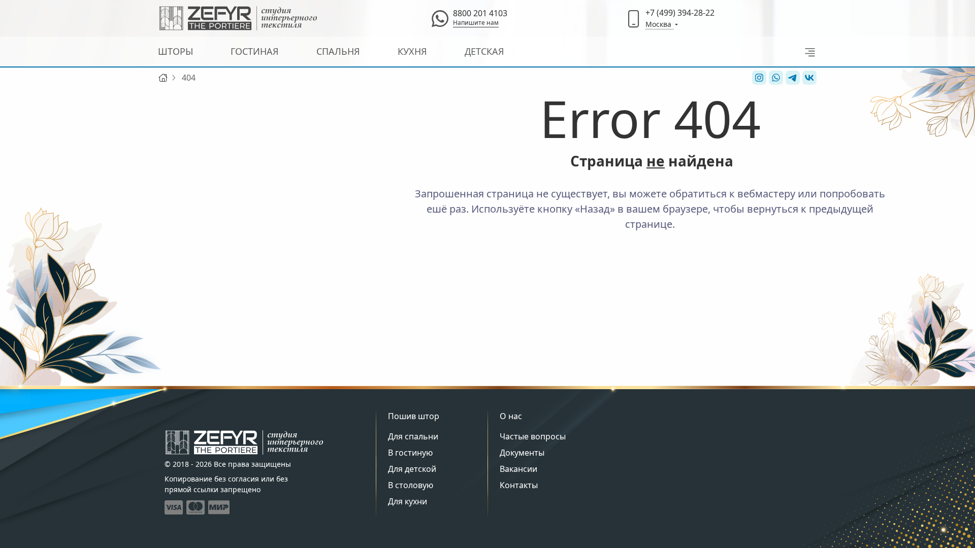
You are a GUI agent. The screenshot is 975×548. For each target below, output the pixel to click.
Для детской (412, 468)
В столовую (410, 485)
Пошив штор (413, 416)
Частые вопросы (533, 436)
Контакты (519, 485)
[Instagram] (758, 78)
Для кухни (407, 501)
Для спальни (413, 436)
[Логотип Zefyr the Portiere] (238, 18)
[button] (807, 51)
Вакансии (518, 468)
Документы (522, 452)
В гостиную (410, 452)
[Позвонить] (633, 18)
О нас (511, 416)
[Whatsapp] (439, 18)
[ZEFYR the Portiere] (244, 442)
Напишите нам (476, 22)
